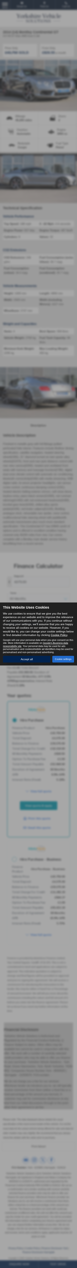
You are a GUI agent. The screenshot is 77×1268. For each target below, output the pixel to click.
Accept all (27, 659)
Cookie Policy (59, 635)
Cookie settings (63, 659)
